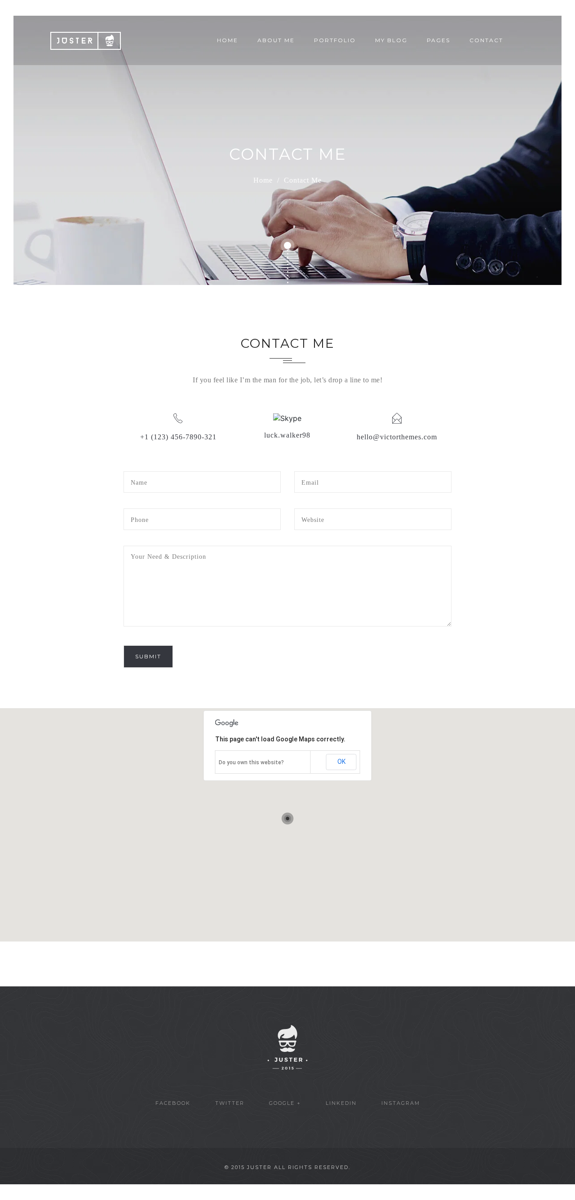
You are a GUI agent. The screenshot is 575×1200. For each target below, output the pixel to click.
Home (227, 40)
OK (341, 761)
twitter (229, 1103)
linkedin (341, 1103)
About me (276, 40)
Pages (438, 40)
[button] (287, 818)
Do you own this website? (251, 762)
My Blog (391, 40)
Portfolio (335, 40)
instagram (400, 1103)
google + (285, 1103)
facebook (172, 1103)
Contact (486, 40)
